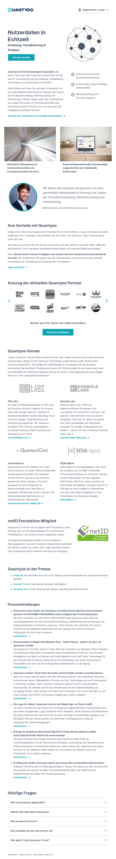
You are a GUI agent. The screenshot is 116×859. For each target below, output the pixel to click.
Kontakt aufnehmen (58, 332)
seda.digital (67, 499)
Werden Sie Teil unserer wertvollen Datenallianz (35, 115)
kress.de (18, 575)
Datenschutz (25, 854)
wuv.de (17, 584)
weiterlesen (20, 636)
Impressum (13, 854)
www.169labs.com (18, 437)
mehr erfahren (16, 267)
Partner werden (21, 57)
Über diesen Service (43, 854)
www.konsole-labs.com (73, 437)
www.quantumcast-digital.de (24, 503)
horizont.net (20, 589)
